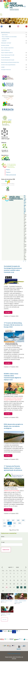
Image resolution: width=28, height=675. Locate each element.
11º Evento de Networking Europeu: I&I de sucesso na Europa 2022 (13, 325)
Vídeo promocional (11, 175)
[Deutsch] (5, 1)
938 (18, 520)
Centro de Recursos (5, 50)
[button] (25, 6)
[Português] (8, 1)
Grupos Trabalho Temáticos (7, 52)
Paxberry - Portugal (5, 613)
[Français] (3, 1)
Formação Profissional (6, 69)
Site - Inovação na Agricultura (7, 47)
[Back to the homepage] (13, 6)
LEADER (2, 67)
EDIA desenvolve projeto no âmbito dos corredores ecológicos (13, 426)
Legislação (4, 40)
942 (14, 523)
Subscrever (6, 549)
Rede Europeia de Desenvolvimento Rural (10, 62)
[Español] (10, 1)
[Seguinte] (25, 261)
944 (5, 526)
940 (5, 523)
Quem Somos (5, 34)
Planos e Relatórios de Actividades (9, 36)
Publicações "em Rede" (6, 42)
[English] (1, 1)
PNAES (8, 169)
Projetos (8, 172)
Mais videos (4, 619)
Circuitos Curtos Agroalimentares (8, 64)
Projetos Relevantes (5, 57)
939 (23, 520)
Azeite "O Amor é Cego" (6, 600)
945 (10, 526)
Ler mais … (8, 312)
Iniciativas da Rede (5, 45)
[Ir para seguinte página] (14, 526)
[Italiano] (6, 1)
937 (13, 520)
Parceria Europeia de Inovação (7, 59)
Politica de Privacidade (14, 653)
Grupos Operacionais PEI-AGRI (7, 55)
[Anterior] (23, 261)
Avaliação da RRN (5, 38)
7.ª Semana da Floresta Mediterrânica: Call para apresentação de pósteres (13, 468)
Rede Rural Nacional (5, 32)
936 (8, 520)
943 (20, 523)
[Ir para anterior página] (3, 520)
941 (10, 523)
